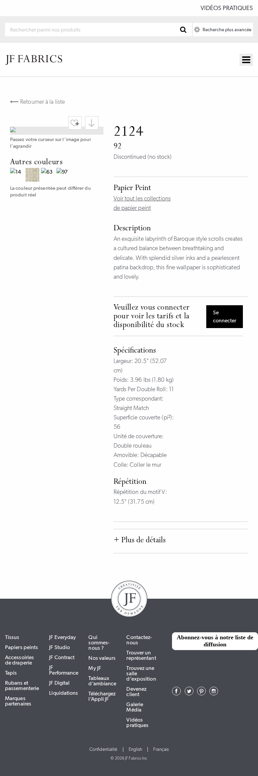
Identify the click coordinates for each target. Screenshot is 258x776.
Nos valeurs (102, 658)
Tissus (12, 637)
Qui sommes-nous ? (99, 642)
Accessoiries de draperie (19, 660)
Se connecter (224, 316)
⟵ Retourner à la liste (37, 101)
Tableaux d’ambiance (102, 681)
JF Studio (59, 647)
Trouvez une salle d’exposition (141, 673)
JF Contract (62, 657)
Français (161, 749)
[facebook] (176, 693)
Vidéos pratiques (227, 8)
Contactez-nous (139, 640)
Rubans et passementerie (22, 685)
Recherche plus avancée (226, 29)
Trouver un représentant (141, 655)
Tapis (11, 673)
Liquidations (63, 693)
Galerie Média (134, 707)
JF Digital (59, 683)
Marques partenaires (18, 701)
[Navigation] (246, 59)
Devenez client (136, 691)
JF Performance (63, 670)
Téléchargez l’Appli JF (102, 696)
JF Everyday (62, 637)
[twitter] (189, 693)
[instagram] (213, 693)
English (135, 749)
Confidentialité (103, 749)
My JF (94, 668)
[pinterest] (201, 693)
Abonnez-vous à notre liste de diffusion (215, 641)
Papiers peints (21, 647)
